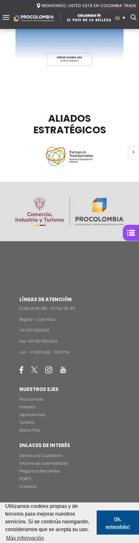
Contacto (28, 486)
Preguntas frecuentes (39, 471)
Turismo (26, 422)
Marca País (29, 430)
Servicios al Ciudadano (41, 455)
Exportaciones (32, 414)
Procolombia (31, 399)
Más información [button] (25, 538)
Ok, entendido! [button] (118, 522)
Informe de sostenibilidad (43, 463)
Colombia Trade (118, 6)
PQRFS (25, 478)
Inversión (27, 407)
